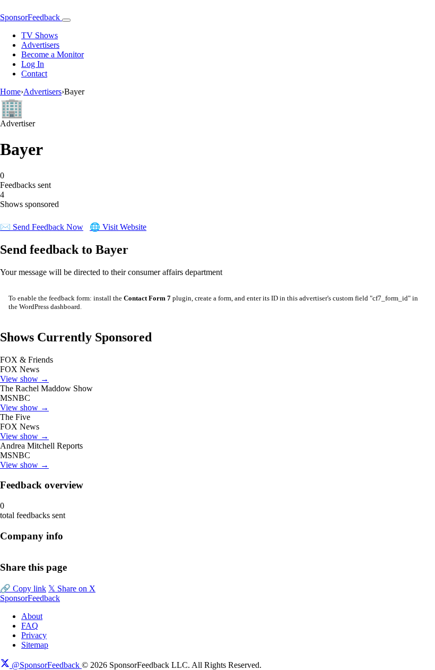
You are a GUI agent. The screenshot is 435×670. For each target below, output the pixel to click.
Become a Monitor (52, 54)
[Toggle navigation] (66, 20)
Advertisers (40, 44)
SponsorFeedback (30, 598)
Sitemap (34, 644)
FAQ (29, 625)
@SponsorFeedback (46, 664)
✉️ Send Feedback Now (41, 226)
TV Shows (39, 35)
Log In (32, 63)
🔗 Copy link (23, 588)
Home (10, 91)
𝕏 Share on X (71, 588)
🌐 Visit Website (118, 226)
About (31, 616)
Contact (34, 73)
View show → (24, 378)
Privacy (34, 635)
